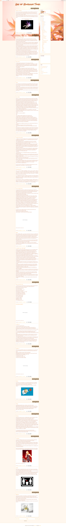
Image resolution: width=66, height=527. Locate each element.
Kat (45, 11)
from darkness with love (43, 67)
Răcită (17, 381)
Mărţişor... (18, 494)
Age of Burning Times (27, 4)
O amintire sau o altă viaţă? (20, 248)
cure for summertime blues (43, 66)
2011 (42, 19)
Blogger (40, 525)
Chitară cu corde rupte (20, 37)
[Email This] (28, 32)
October (43, 23)
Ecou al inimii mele (19, 188)
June (42, 26)
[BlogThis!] (28, 77)
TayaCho (35, 525)
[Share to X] (29, 32)
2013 (42, 17)
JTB (41, 68)
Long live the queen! (19, 137)
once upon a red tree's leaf (43, 72)
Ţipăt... (17, 232)
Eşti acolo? (18, 61)
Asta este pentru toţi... (19, 284)
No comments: (24, 77)
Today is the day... (19, 10)
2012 (42, 18)
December (43, 21)
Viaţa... (17, 82)
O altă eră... (18, 324)
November (43, 22)
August (43, 25)
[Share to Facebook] (30, 32)
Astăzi (17, 467)
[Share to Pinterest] (31, 32)
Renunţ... (17, 415)
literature (42, 71)
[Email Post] (26, 77)
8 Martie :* (18, 348)
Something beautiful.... (20, 304)
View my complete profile (47, 13)
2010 (42, 20)
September (43, 24)
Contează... (18, 438)
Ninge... (17, 403)
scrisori (41, 73)
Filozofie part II (18, 169)
